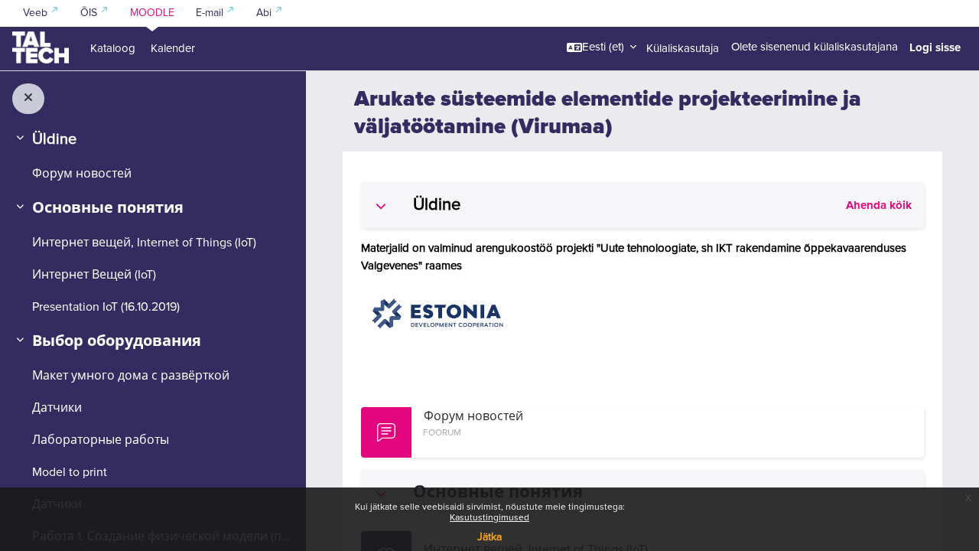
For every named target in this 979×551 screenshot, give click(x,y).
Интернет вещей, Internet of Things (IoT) (144, 242)
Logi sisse (935, 47)
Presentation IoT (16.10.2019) (106, 307)
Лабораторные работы (100, 440)
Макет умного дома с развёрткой (130, 376)
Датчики (57, 408)
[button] (601, 47)
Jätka (489, 537)
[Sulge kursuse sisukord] (28, 98)
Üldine (54, 139)
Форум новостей (82, 174)
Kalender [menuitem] (173, 48)
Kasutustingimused (489, 518)
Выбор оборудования (116, 341)
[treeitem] (153, 155)
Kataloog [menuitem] (112, 48)
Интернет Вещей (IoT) (94, 275)
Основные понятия (108, 208)
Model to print (69, 472)
